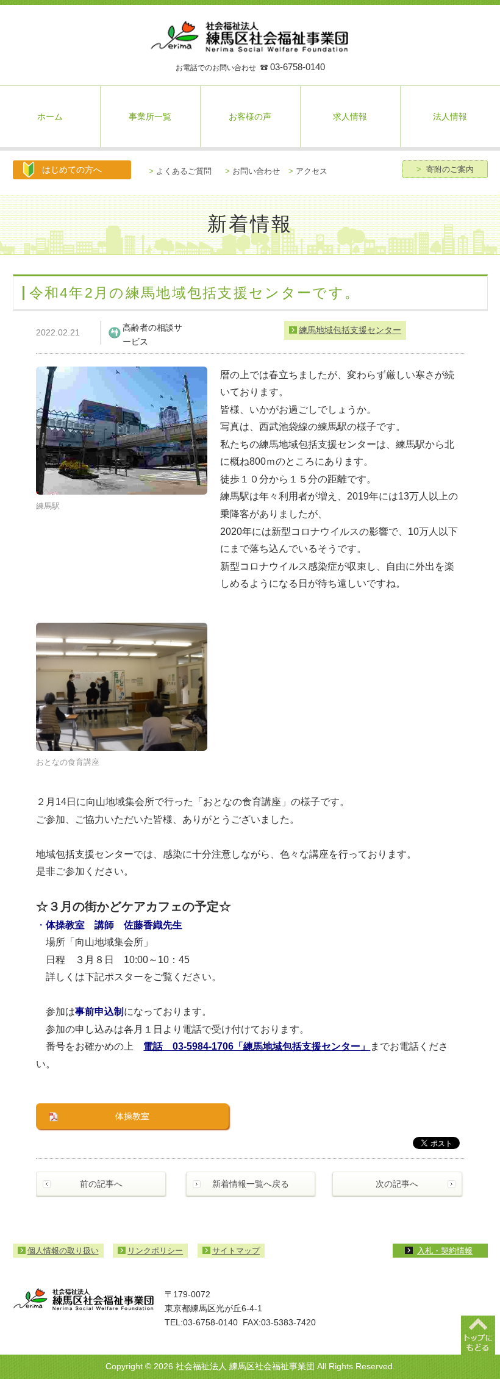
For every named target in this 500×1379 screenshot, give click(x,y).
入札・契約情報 (445, 1250)
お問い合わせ (252, 171)
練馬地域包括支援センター (350, 330)
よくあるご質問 (180, 171)
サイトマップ (236, 1250)
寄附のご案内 (445, 169)
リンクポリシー (155, 1250)
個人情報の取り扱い (63, 1250)
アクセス (307, 171)
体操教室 (132, 1116)
